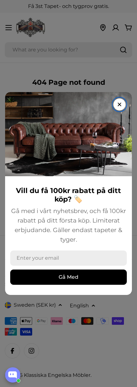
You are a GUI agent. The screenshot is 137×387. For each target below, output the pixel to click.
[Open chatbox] (12, 375)
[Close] (119, 104)
